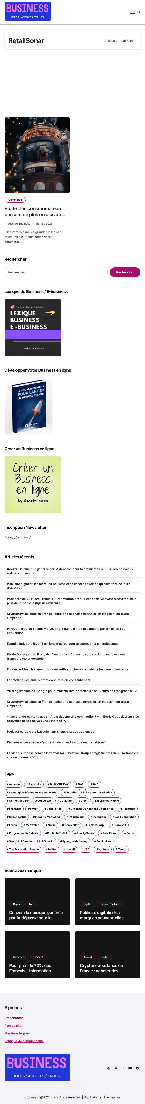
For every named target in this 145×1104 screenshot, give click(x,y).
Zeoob (122, 849)
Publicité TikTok (57, 833)
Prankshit (120, 825)
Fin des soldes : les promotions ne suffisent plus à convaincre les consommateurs (67, 669)
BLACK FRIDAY (59, 784)
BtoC (95, 784)
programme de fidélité (23, 833)
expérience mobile (107, 800)
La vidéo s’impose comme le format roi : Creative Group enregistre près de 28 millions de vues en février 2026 (72, 755)
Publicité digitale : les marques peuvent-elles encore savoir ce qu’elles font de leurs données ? (68, 586)
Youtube (103, 849)
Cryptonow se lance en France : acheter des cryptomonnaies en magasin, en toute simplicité (68, 616)
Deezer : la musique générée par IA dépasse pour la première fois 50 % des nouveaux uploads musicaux (70, 571)
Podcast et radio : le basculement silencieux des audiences (50, 731)
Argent (88, 956)
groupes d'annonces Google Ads (92, 808)
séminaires (103, 841)
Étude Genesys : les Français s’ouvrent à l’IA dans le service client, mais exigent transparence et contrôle (66, 656)
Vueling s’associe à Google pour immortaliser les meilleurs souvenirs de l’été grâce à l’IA (72, 691)
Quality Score (85, 833)
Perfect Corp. (96, 825)
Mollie (52, 825)
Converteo (44, 800)
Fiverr (34, 808)
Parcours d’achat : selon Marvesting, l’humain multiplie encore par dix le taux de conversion (66, 631)
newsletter (71, 825)
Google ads (54, 808)
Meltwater (32, 825)
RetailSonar (110, 833)
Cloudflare (72, 792)
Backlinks (35, 784)
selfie (130, 833)
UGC (86, 849)
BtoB (80, 784)
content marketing (100, 792)
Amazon (14, 784)
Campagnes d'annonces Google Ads (32, 792)
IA (30, 904)
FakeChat (15, 808)
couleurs (66, 800)
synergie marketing (75, 841)
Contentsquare (19, 800)
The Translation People (24, 849)
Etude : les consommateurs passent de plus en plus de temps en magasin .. (33, 215)
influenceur (76, 816)
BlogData (90, 1097)
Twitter (52, 849)
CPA (83, 800)
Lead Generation (125, 816)
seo (11, 841)
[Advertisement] (73, 83)
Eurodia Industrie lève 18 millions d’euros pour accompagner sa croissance (62, 643)
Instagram (99, 816)
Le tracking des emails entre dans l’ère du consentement (48, 680)
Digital (16, 904)
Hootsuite (129, 808)
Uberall (70, 849)
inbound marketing (47, 816)
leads (13, 825)
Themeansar (112, 1097)
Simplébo (29, 841)
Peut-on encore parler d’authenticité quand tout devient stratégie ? (56, 742)
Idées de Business (18, 223)
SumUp (48, 841)
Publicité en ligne (110, 904)
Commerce (15, 199)
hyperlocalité (17, 816)
